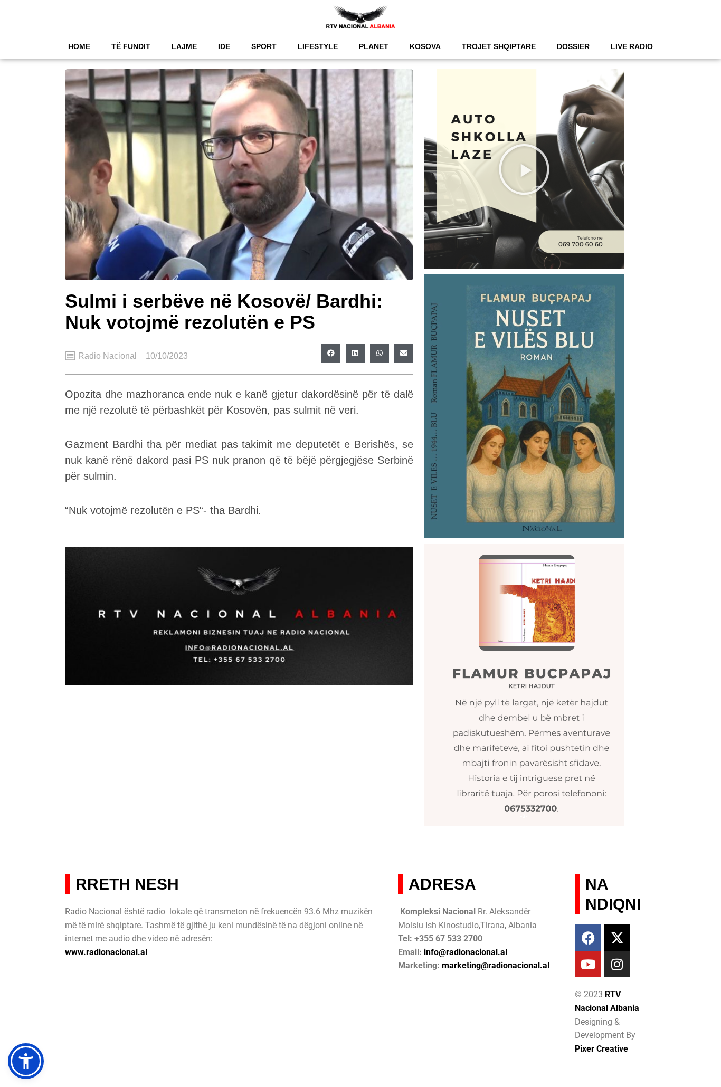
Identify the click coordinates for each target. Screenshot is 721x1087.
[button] (330, 353)
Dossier (573, 46)
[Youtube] (588, 964)
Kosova (425, 46)
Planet (373, 46)
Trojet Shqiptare (499, 46)
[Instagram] (617, 964)
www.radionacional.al (106, 952)
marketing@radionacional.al (495, 965)
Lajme (184, 46)
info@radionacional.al (465, 952)
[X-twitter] (617, 937)
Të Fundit (130, 46)
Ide (224, 46)
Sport (264, 46)
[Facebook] (588, 937)
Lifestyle (318, 46)
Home (79, 46)
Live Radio (632, 46)
